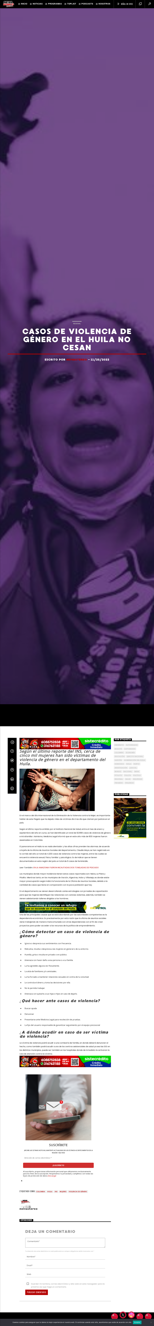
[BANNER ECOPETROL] (65, 918)
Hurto (136, 775)
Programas (55, 4)
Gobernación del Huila (134, 772)
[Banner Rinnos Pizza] (65, 755)
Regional (77, 329)
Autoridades (132, 757)
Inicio (24, 4)
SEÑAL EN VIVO (126, 4)
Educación (120, 768)
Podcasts (87, 4)
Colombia (40, 1203)
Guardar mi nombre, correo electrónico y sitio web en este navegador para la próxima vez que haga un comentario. (68, 1295)
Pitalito (118, 787)
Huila (49, 1203)
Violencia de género (78, 1203)
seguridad (137, 791)
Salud (128, 791)
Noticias (38, 4)
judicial (133, 779)
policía (128, 787)
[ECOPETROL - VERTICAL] (130, 830)
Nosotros (104, 4)
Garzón (118, 772)
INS (56, 1203)
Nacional (128, 783)
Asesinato (119, 757)
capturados (129, 760)
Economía (130, 764)
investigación (121, 779)
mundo (118, 783)
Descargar (52, 1187)
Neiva (137, 783)
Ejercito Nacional (135, 768)
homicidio (119, 775)
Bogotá (118, 760)
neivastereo (76, 365)
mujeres (63, 1203)
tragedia (119, 794)
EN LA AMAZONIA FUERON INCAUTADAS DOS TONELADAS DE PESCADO (66, 879)
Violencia (129, 794)
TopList (71, 4)
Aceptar (137, 1322)
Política (137, 787)
